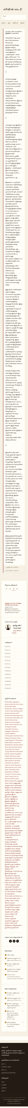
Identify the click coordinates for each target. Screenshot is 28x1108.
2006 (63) (8, 681)
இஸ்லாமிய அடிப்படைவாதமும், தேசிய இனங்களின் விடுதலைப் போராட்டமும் (13, 1015)
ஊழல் (19, 815)
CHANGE (20, 709)
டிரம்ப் (13, 849)
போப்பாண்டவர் (10, 896)
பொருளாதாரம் (10, 894)
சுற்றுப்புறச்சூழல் (11, 842)
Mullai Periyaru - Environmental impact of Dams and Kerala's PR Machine (15, 976)
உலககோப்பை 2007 (11, 812)
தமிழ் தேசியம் (9, 858)
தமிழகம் (13, 853)
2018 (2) (8, 646)
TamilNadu (15, 772)
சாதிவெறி (12, 835)
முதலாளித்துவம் (10, 905)
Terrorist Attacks (16, 774)
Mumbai (16, 745)
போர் (6, 898)
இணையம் (8, 797)
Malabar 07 (12, 740)
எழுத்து (7, 817)
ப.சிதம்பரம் (16, 876)
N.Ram (21, 745)
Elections (7, 713)
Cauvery (14, 709)
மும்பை (18, 905)
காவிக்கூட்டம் (9, 826)
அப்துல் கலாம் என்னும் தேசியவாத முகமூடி (13, 604)
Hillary (12, 720)
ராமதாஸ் (17, 907)
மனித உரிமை (9, 900)
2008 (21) (8, 674)
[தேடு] (3, 18)
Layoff (7, 740)
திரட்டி (16, 862)
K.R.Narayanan (9, 736)
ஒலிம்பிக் (13, 819)
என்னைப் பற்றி (6, 1067)
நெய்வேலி (8, 876)
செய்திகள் (8, 846)
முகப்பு (3, 23)
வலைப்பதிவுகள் (10, 919)
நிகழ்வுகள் (12, 873)
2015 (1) (8, 657)
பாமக (19, 882)
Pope (18, 756)
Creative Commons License (15, 1103)
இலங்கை (16, 803)
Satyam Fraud (12, 760)
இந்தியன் (14, 799)
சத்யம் (12, 833)
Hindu (15, 720)
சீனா (10, 837)
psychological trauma (11, 758)
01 (6, 589)
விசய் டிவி (13, 923)
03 (13, 589)
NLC (13, 749)
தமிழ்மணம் (19, 858)
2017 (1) (8, 650)
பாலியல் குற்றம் (10, 885)
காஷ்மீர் (16, 826)
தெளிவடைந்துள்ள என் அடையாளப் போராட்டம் (14, 959)
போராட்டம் (19, 896)
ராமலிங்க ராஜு (10, 909)
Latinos (19, 738)
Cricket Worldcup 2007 (16, 711)
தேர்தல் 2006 (14, 867)
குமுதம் (7, 833)
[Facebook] (10, 941)
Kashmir (16, 736)
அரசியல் (15, 23)
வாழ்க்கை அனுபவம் (12, 921)
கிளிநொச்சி (16, 828)
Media (7, 742)
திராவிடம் (8, 864)
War (15, 781)
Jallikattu (12, 733)
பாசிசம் (14, 882)
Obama (17, 749)
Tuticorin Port (12, 776)
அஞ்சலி (20, 781)
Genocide (13, 718)
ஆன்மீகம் (8, 794)
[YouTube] (17, 941)
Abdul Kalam (8, 702)
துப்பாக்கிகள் (16, 864)
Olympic (7, 754)
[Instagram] (14, 941)
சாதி (15, 833)
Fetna (21, 715)
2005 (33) (8, 685)
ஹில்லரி (15, 928)
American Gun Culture (16, 704)
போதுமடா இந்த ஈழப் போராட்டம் (13, 965)
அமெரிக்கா (17, 788)
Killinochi (7, 738)
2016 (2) (8, 653)
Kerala (21, 736)
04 (17, 589)
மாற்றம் (12, 903)
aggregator (16, 702)
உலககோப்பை (10, 810)
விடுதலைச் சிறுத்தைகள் (13, 925)
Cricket (7, 711)
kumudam (13, 738)
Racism (20, 758)
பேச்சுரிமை (12, 891)
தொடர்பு (4, 1070)
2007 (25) (8, 678)
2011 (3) (8, 664)
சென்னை (15, 846)
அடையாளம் (9, 783)
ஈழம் (9, 23)
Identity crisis (18, 724)
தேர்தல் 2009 (9, 869)
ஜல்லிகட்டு (8, 928)
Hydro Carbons (9, 724)
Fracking (7, 718)
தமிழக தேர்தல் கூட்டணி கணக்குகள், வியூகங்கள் (13, 1024)
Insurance (15, 729)
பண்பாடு (17, 878)
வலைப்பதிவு (13, 912)
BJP (11, 706)
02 (10, 589)
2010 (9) (8, 667)
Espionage (16, 715)
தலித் (7, 862)
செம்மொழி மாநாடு (11, 844)
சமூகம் (22, 23)
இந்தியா (8, 801)
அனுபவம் (18, 792)
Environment (9, 715)
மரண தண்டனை (14, 898)
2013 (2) (8, 660)
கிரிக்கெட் (8, 828)
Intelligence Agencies (11, 731)
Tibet (6, 776)
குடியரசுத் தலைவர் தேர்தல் (14, 831)
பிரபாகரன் (8, 887)
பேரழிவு (19, 891)
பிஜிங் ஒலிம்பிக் (10, 889)
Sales (6, 760)
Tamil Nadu (12, 770)
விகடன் (7, 923)
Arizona (7, 706)
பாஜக (18, 885)
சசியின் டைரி (12, 9)
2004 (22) (8, 688)
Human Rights (15, 722)
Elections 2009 (14, 713)
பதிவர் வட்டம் (9, 880)
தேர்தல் (7, 867)
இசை (14, 794)
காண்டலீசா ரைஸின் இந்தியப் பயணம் (13, 32)
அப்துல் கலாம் (9, 785)
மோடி (11, 907)
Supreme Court (12, 767)
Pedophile (18, 754)
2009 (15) (8, 671)
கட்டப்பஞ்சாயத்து (10, 821)
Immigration (8, 727)
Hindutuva (8, 722)
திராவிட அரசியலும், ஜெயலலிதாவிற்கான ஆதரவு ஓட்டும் (13, 1005)
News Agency (9, 747)
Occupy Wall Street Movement (14, 751)
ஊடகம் (14, 815)
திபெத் (11, 862)
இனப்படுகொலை (11, 806)
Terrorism (8, 774)
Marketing (19, 740)
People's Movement (11, 756)
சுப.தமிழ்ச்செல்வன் (11, 840)
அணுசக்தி (17, 783)
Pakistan (12, 754)
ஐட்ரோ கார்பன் (15, 817)
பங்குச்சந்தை (9, 878)
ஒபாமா (7, 819)
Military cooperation (15, 742)
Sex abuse (15, 763)
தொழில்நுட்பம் (10, 871)
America (7, 704)
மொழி (7, 907)
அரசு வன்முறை (16, 790)
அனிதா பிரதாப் (10, 792)
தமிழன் (16, 855)
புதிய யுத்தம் (10, 955)
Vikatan (12, 781)
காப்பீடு (11, 824)
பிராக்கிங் (15, 887)
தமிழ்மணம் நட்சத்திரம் (12, 860)
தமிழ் (21, 855)
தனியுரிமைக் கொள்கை (8, 1073)
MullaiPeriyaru (9, 745)
